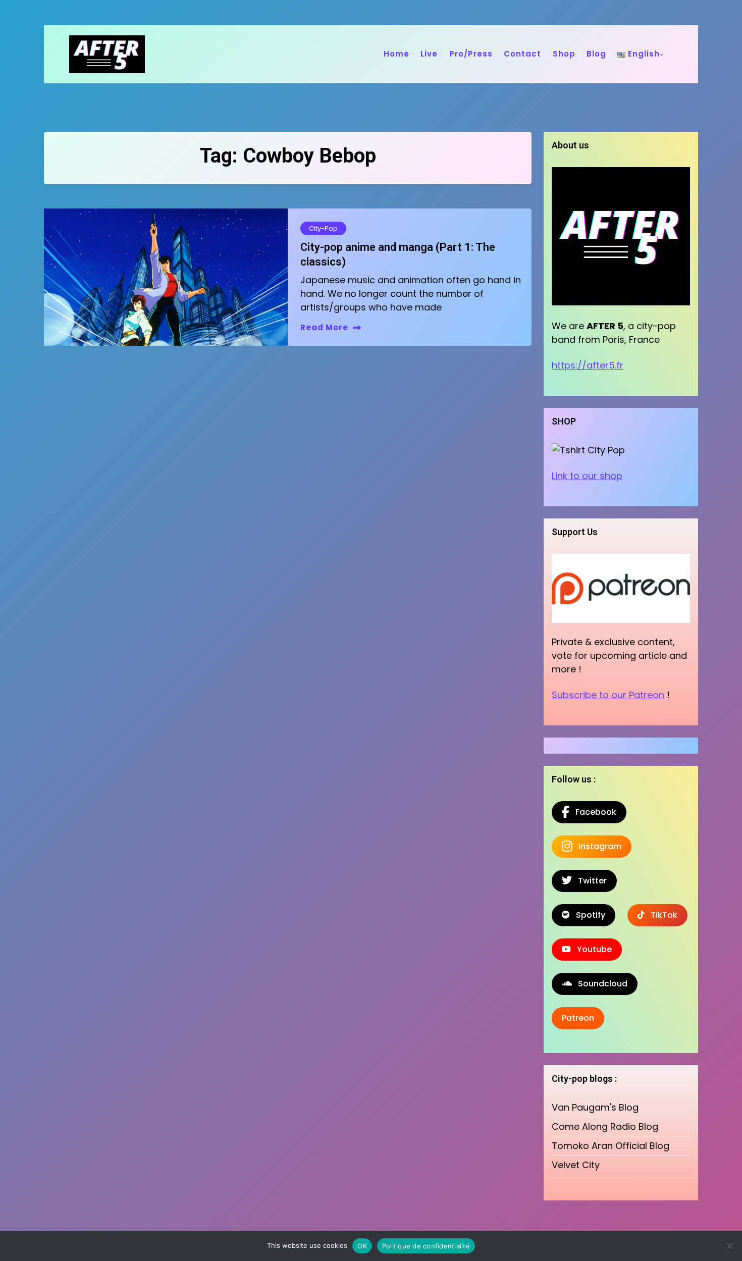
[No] (729, 1246)
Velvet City (576, 1165)
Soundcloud (599, 983)
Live (429, 53)
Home (396, 53)
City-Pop (323, 228)
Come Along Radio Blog (605, 1126)
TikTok (661, 915)
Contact (522, 53)
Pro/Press (471, 53)
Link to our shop (587, 475)
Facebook (592, 812)
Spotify (587, 915)
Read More (324, 327)
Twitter (589, 880)
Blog (596, 53)
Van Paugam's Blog (595, 1107)
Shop (564, 53)
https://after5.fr (587, 365)
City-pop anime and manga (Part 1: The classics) (397, 254)
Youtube (591, 949)
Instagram (596, 846)
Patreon (578, 1018)
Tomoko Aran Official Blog (610, 1145)
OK (362, 1246)
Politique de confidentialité (426, 1246)
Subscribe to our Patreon (608, 695)
